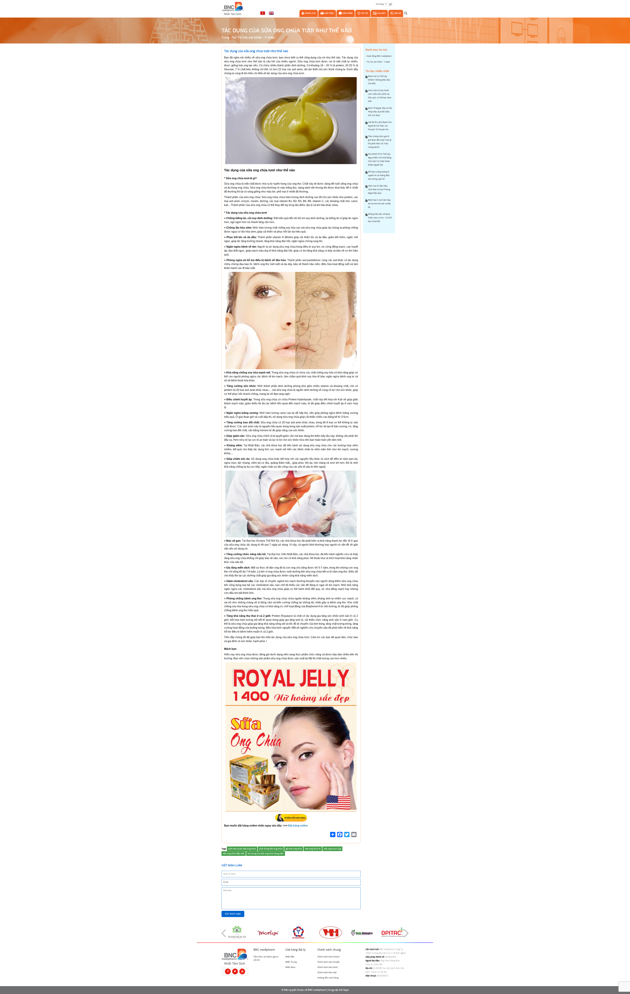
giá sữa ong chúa (294, 849)
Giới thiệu (329, 13)
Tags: (223, 849)
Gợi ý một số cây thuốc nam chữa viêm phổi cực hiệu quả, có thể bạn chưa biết (379, 95)
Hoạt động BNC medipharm (379, 56)
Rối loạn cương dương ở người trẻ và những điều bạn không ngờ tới (379, 175)
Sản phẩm (347, 13)
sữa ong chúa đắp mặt (233, 853)
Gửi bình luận (233, 914)
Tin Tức (364, 13)
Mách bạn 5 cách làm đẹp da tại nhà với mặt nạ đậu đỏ (379, 203)
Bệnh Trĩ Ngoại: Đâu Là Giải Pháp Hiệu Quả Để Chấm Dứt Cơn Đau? (380, 111)
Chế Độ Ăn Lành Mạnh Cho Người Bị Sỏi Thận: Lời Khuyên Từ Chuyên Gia (380, 126)
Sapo (346, 990)
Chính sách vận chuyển (328, 962)
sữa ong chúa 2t (313, 849)
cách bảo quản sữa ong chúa (242, 849)
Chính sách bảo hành (327, 967)
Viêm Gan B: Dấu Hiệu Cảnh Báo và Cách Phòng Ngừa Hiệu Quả (379, 189)
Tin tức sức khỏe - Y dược (256, 37)
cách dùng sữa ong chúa (271, 849)
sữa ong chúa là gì (332, 849)
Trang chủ (310, 13)
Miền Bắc (289, 957)
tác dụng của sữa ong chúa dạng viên (266, 853)
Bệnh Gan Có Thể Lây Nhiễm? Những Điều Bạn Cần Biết (379, 80)
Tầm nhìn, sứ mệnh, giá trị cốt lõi (265, 958)
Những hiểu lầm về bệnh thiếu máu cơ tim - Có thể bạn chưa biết (380, 217)
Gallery (381, 13)
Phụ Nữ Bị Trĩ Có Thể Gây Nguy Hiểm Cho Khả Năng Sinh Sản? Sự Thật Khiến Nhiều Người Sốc (379, 159)
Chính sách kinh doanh (328, 957)
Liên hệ (397, 13)
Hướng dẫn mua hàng (327, 978)
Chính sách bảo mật (327, 972)
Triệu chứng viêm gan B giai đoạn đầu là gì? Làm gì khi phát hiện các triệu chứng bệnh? (379, 141)
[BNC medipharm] (235, 956)
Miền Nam (290, 967)
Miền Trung (291, 962)
